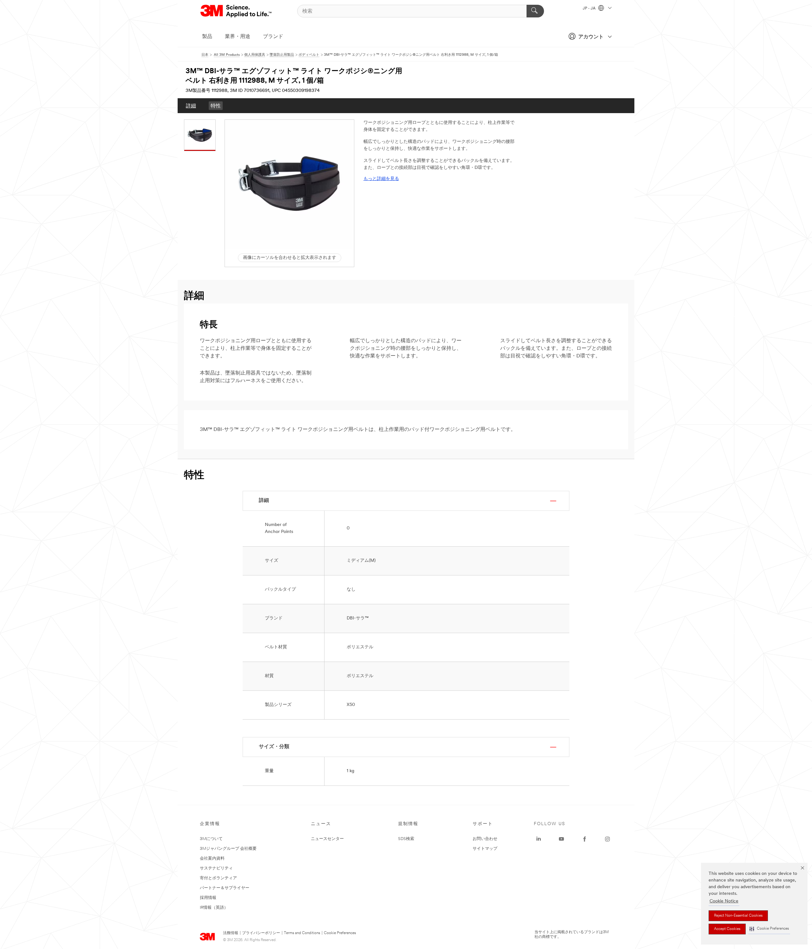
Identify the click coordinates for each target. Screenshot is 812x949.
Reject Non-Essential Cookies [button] (738, 916)
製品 (207, 36)
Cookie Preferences (340, 933)
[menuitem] (191, 105)
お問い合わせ (485, 839)
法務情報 (230, 933)
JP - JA (590, 8)
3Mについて (211, 839)
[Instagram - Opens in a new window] (607, 839)
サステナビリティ (216, 868)
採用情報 (208, 898)
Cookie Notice (724, 901)
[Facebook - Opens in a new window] (584, 839)
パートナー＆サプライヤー (224, 888)
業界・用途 (237, 36)
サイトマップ (485, 849)
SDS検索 (406, 839)
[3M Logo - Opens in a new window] (236, 11)
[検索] (535, 11)
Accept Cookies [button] (727, 929)
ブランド (273, 36)
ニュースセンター (327, 839)
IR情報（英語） (214, 908)
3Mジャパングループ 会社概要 (228, 849)
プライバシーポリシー (261, 933)
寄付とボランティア (218, 878)
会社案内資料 (212, 858)
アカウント (591, 37)
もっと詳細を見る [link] (381, 178)
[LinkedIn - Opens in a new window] (538, 839)
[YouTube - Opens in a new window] (561, 839)
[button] (769, 929)
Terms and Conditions (302, 933)
